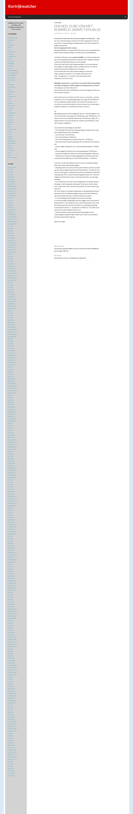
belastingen (11, 44)
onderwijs (10, 115)
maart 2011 (11, 602)
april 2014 (10, 515)
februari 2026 (11, 181)
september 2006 (12, 728)
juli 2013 (10, 536)
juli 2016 (10, 451)
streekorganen (12, 143)
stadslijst (10, 138)
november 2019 (12, 357)
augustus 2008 (12, 674)
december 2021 (12, 299)
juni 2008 (10, 679)
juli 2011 (10, 592)
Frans (74, 33)
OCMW (10, 110)
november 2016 (12, 442)
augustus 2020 (12, 336)
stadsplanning (12, 141)
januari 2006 (11, 747)
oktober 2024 (11, 219)
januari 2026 (11, 184)
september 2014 (12, 503)
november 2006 (12, 724)
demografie (11, 63)
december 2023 (12, 242)
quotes (10, 124)
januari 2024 (11, 240)
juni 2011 (10, 595)
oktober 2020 (11, 332)
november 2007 (12, 696)
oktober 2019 (11, 360)
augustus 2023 (12, 252)
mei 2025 (10, 203)
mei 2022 (10, 287)
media (9, 98)
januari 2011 (11, 606)
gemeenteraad (12, 75)
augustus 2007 (12, 703)
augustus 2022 (12, 280)
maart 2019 (11, 376)
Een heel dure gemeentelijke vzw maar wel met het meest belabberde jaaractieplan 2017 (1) (76, 248)
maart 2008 (11, 686)
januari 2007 (11, 719)
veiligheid (10, 148)
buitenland (11, 54)
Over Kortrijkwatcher (14, 17)
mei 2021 (10, 315)
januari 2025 (11, 212)
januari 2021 (11, 325)
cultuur (10, 59)
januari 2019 (11, 381)
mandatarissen (12, 96)
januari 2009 (11, 663)
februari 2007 (11, 717)
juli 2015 (10, 480)
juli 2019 (10, 367)
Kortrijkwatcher (22, 6)
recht (9, 127)
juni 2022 (10, 285)
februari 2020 (11, 350)
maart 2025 (11, 207)
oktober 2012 (11, 557)
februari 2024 (11, 238)
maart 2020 (11, 348)
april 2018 (10, 402)
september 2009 (12, 644)
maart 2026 (11, 179)
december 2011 (12, 581)
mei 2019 (10, 372)
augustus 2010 (12, 618)
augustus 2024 (12, 224)
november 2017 (12, 414)
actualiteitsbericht (12, 37)
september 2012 (12, 559)
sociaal (10, 131)
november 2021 (12, 301)
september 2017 (12, 419)
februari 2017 (11, 435)
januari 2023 (11, 268)
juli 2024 (10, 226)
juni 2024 (10, 228)
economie (57, 22)
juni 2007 (10, 707)
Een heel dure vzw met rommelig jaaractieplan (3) (70, 257)
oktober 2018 (11, 388)
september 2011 (12, 588)
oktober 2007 (11, 698)
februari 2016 (11, 463)
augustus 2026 (12, 167)
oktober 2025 (11, 191)
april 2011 (10, 599)
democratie (11, 61)
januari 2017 (11, 437)
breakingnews (12, 52)
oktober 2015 (11, 473)
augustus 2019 (12, 365)
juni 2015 (10, 482)
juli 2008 (10, 677)
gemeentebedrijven (13, 70)
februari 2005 (11, 773)
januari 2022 (11, 296)
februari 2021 (11, 322)
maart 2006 (11, 743)
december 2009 (12, 637)
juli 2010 (10, 620)
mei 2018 (10, 400)
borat (9, 49)
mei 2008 (10, 682)
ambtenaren (11, 40)
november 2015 (12, 470)
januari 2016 (11, 465)
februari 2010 (11, 632)
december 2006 (12, 721)
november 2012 (12, 555)
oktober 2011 (11, 585)
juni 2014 (10, 510)
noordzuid (10, 108)
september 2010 (12, 616)
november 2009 (12, 639)
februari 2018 (11, 407)
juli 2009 (10, 649)
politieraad (11, 122)
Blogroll (10, 47)
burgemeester (11, 56)
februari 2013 (11, 548)
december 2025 (12, 186)
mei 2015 (10, 484)
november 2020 (12, 329)
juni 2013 (10, 538)
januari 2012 (11, 578)
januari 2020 (11, 353)
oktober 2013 (11, 529)
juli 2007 (10, 705)
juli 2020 (10, 339)
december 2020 (12, 327)
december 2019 (12, 355)
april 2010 (10, 628)
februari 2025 (11, 210)
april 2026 (10, 177)
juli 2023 (10, 254)
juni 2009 (10, 651)
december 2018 (12, 383)
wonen (10, 155)
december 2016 (12, 440)
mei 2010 (10, 625)
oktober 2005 (11, 754)
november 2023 (12, 245)
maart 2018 (11, 404)
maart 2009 (11, 658)
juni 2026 (10, 172)
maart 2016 (11, 461)
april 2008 (10, 684)
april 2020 (10, 346)
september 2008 (12, 672)
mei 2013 (10, 541)
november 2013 (12, 527)
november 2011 (12, 583)
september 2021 (12, 306)
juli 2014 (10, 508)
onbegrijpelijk (11, 113)
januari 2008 (11, 691)
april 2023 (10, 261)
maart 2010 (11, 630)
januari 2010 (11, 635)
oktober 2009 (11, 642)
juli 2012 (10, 564)
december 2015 (12, 468)
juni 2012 (10, 566)
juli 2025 (10, 198)
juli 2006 (10, 733)
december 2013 (12, 524)
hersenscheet (11, 80)
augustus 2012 (12, 562)
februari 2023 (11, 266)
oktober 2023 (11, 247)
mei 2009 (10, 653)
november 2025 (12, 188)
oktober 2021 (11, 303)
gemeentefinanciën (13, 73)
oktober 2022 (11, 275)
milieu (9, 101)
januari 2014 (11, 522)
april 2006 (10, 740)
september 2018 (12, 390)
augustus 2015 (12, 477)
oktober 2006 (11, 726)
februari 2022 (11, 294)
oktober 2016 (11, 444)
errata (9, 68)
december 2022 (12, 271)
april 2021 (10, 318)
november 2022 (12, 273)
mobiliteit (10, 103)
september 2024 (12, 221)
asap (9, 42)
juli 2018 (10, 395)
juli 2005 (10, 761)
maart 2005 (11, 771)
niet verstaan (11, 106)
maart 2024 (11, 235)
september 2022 (12, 278)
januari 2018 (11, 409)
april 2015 (10, 487)
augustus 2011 (12, 590)
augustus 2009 (12, 646)
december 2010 (12, 609)
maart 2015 (11, 489)
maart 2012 (11, 573)
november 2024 (12, 217)
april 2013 (10, 543)
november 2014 (12, 498)
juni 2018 (10, 397)
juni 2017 (10, 426)
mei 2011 (10, 597)
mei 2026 (10, 174)
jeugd (9, 89)
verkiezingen (11, 150)
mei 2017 (10, 428)
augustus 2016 (12, 449)
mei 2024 (10, 231)
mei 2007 (10, 710)
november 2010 (12, 611)
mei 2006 (10, 738)
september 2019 (12, 362)
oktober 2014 (11, 501)
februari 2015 (11, 491)
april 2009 (10, 656)
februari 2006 (11, 745)
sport (9, 134)
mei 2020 (10, 343)
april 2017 (10, 430)
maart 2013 (11, 545)
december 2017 (12, 411)
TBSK (9, 145)
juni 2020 (10, 341)
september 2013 (12, 531)
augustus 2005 (12, 759)
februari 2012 (11, 576)
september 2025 (12, 193)
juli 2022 (10, 282)
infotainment (11, 84)
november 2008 (12, 667)
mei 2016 (10, 456)
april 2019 (10, 374)
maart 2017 (11, 433)
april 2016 (10, 458)
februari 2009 (11, 660)
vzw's (9, 153)
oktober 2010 (11, 613)
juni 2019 (10, 369)
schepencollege (12, 129)
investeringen (11, 87)
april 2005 (10, 768)
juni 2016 (10, 454)
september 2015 (12, 475)
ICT (9, 82)
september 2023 (12, 249)
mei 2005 (10, 766)
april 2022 (10, 289)
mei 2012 (10, 569)
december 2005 (12, 750)
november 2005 (12, 752)
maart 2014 (11, 517)
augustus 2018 (12, 393)
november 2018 (12, 386)
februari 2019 (11, 379)
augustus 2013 (12, 534)
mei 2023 (10, 259)
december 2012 (12, 552)
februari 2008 (11, 689)
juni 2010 (10, 623)
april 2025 (10, 205)
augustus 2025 (12, 195)
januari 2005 (11, 775)
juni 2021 (10, 313)
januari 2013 (11, 550)
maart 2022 (11, 292)
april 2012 (10, 571)
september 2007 (12, 700)
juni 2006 (10, 736)
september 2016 (12, 447)
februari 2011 (11, 604)
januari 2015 (11, 494)
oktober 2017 (11, 416)
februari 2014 (11, 519)
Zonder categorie (12, 157)
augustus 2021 (12, 308)
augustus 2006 (12, 731)
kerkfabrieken (11, 91)
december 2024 (12, 214)
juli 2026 (10, 170)
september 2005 (12, 757)
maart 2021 (11, 320)
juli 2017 (10, 423)
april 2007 (10, 712)
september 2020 (12, 334)
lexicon (10, 94)
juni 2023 (10, 257)
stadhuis (10, 136)
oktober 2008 (11, 670)
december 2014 (12, 496)
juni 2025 (10, 200)
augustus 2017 (12, 421)
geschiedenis (11, 77)
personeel (10, 120)
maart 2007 (11, 714)
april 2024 (10, 233)
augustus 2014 (12, 505)
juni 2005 (10, 764)
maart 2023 (11, 264)
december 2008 (12, 665)
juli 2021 (10, 311)
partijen (10, 117)
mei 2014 (10, 512)
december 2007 (12, 693)
